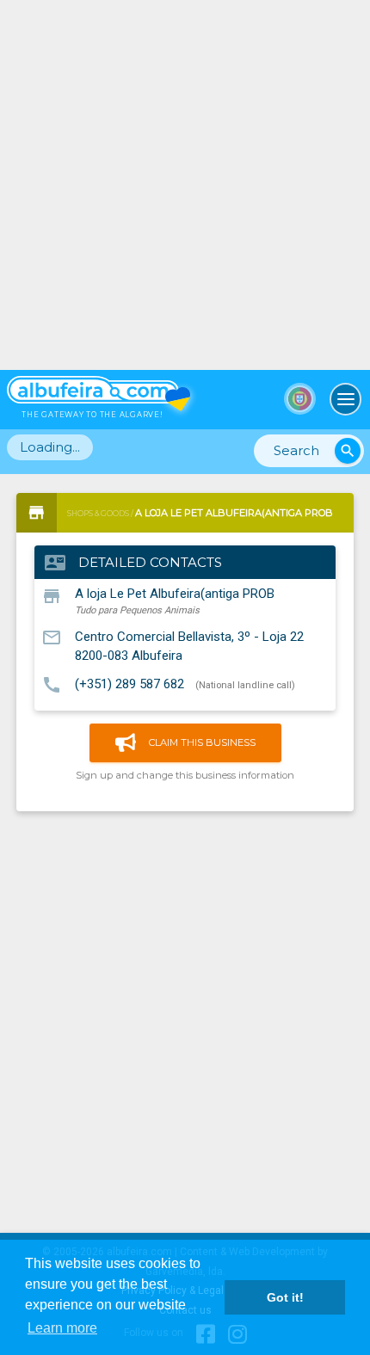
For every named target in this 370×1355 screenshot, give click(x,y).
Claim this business (202, 742)
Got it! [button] (285, 1297)
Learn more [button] (62, 1328)
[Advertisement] (185, 185)
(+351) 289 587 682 (129, 684)
